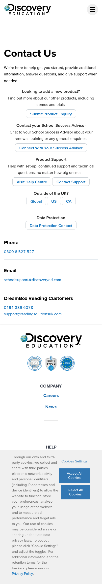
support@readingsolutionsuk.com (33, 314)
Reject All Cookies (75, 492)
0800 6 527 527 (19, 251)
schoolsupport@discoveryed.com (32, 279)
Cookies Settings (74, 461)
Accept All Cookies (74, 475)
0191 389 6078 (18, 307)
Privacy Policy (22, 574)
